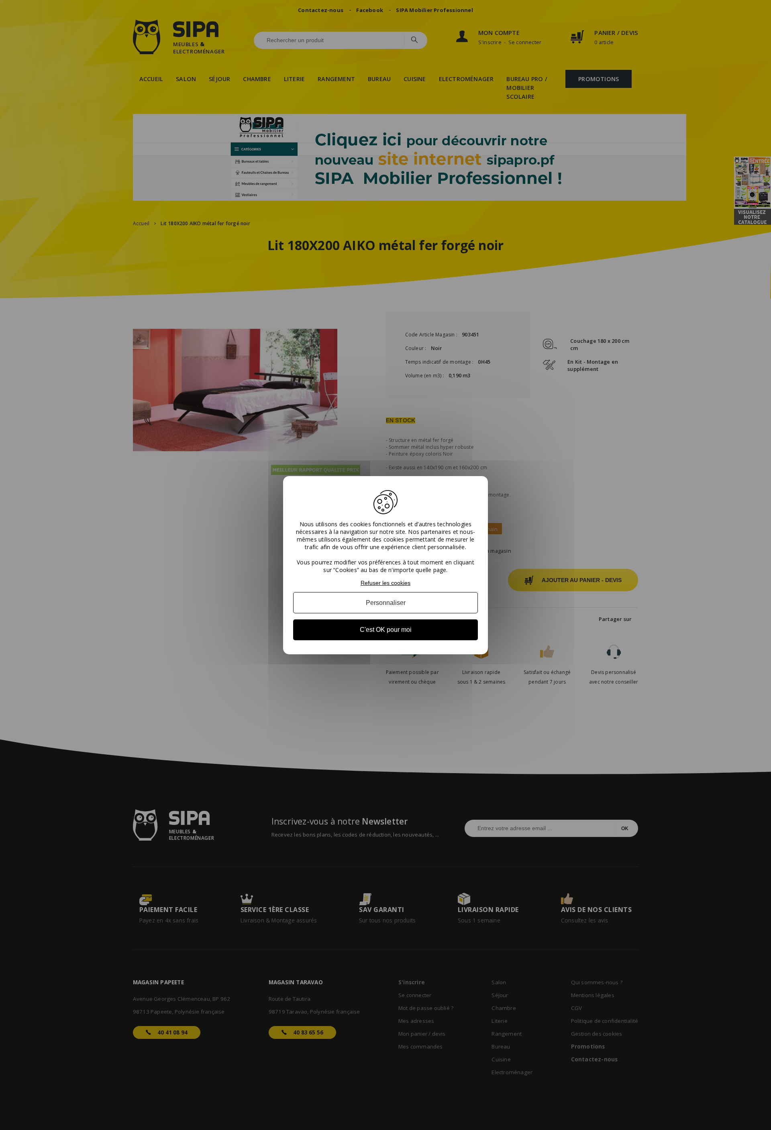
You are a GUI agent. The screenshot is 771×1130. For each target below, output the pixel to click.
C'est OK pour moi (386, 629)
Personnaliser (386, 602)
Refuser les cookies (385, 582)
